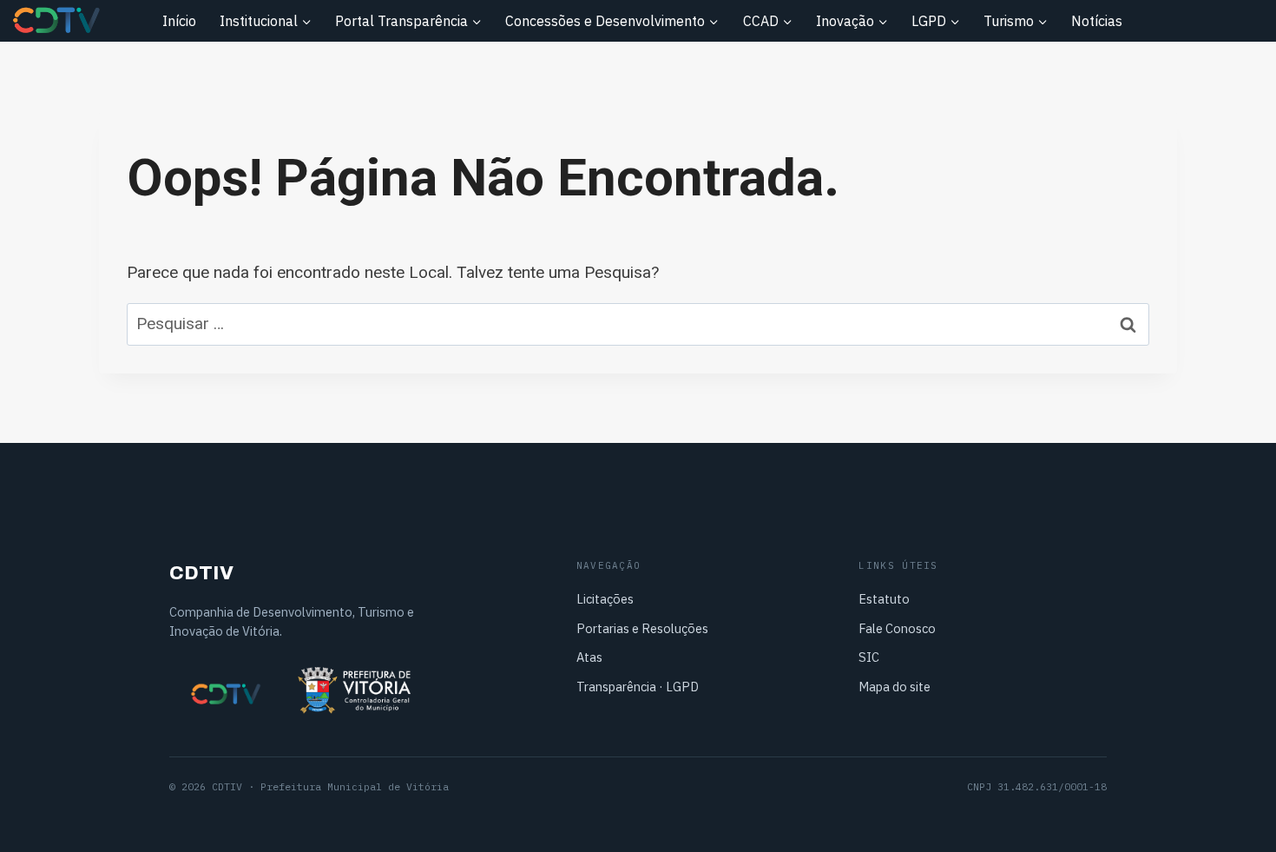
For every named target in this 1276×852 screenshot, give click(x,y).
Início (179, 21)
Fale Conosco (897, 628)
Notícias (1096, 21)
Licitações (605, 599)
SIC (868, 657)
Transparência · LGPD (637, 686)
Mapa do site (894, 686)
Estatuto (884, 599)
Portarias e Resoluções (642, 628)
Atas (589, 657)
